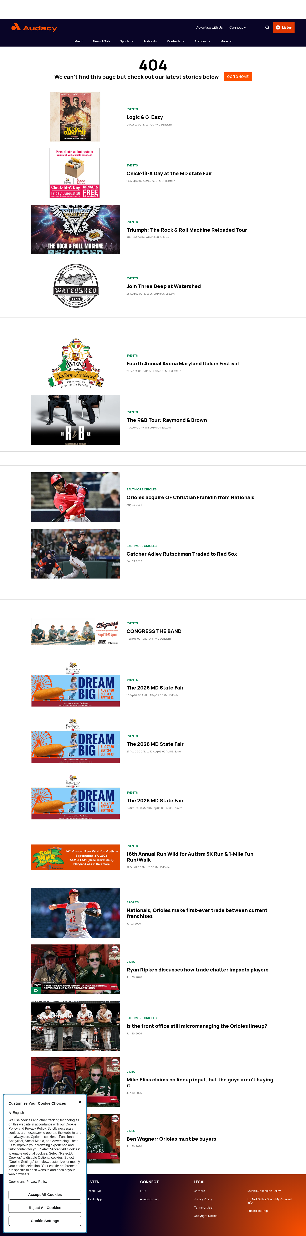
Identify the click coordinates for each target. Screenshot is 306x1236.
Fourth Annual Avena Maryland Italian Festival (183, 363)
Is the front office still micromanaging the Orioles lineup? (197, 1025)
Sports (125, 41)
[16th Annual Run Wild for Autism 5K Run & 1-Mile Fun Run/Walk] (75, 856)
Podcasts (150, 41)
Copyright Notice (206, 1216)
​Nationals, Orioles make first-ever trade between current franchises (197, 913)
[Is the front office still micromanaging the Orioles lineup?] (75, 1026)
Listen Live (93, 1191)
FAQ (143, 1191)
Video (131, 961)
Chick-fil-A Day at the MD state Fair (169, 173)
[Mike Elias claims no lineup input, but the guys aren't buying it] (75, 1082)
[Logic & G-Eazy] (75, 117)
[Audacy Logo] (34, 27)
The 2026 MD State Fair (155, 687)
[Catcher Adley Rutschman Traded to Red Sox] (75, 553)
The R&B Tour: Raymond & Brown (167, 419)
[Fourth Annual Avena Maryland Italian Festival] (75, 363)
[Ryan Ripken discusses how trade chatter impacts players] (75, 969)
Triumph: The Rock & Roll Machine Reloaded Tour (187, 229)
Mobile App (94, 1199)
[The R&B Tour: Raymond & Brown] (75, 419)
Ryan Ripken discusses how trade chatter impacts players (198, 969)
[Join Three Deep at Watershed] (75, 286)
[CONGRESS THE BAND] (75, 631)
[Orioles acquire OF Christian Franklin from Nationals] (75, 497)
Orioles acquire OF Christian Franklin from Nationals (190, 497)
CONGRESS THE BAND (154, 631)
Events (132, 109)
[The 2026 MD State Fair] (75, 687)
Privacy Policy (203, 1199)
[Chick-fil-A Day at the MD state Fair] (75, 173)
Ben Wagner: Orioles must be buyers (171, 1138)
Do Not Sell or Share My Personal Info (270, 1201)
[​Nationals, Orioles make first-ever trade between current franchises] (75, 913)
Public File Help (258, 1211)
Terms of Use (203, 1207)
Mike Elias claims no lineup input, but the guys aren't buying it (200, 1082)
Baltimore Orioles (142, 489)
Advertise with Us (209, 27)
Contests (174, 41)
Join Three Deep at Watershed (164, 286)
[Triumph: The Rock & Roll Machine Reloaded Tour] (75, 229)
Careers (199, 1191)
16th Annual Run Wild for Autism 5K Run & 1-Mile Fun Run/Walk (190, 856)
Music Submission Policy (264, 1191)
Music (79, 41)
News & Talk (101, 41)
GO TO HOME (238, 76)
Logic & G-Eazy (145, 116)
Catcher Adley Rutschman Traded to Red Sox (182, 553)
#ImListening (149, 1199)
